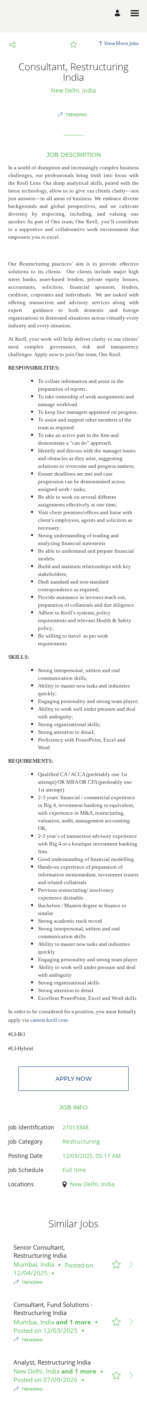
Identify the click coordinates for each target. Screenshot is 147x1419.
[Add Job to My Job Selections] (73, 45)
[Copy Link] (12, 45)
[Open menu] (135, 13)
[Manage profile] (118, 13)
